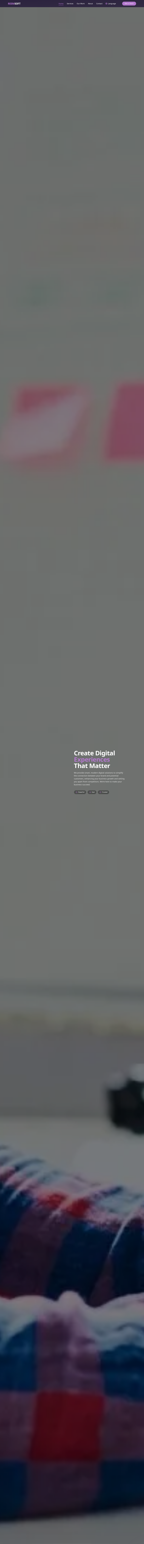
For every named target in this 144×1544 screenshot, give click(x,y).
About (90, 3)
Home (61, 3)
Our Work (81, 3)
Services (70, 3)
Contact (99, 3)
